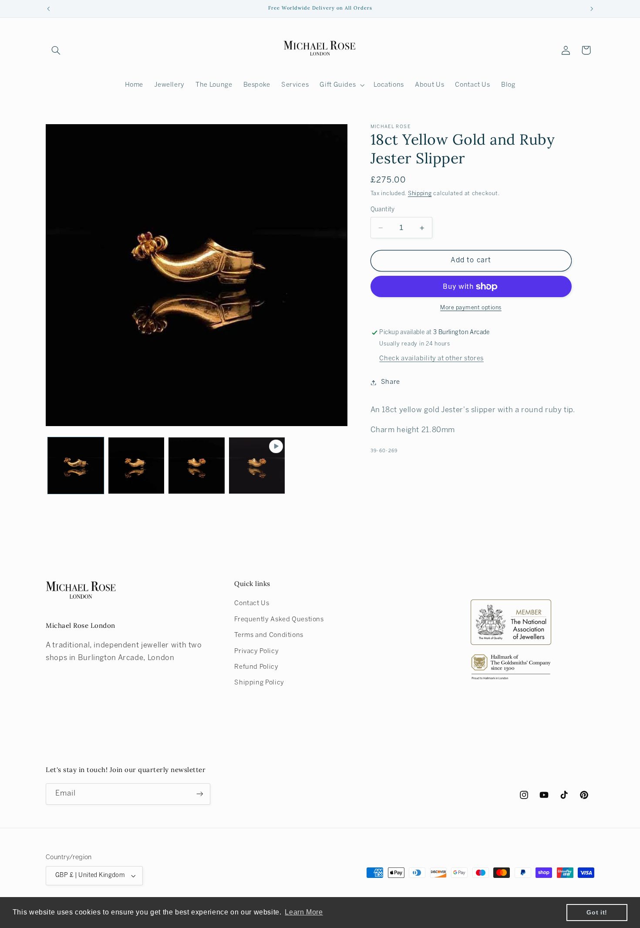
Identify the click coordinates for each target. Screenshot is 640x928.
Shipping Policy (259, 683)
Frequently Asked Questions (278, 619)
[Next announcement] (591, 8)
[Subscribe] (200, 794)
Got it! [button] (596, 912)
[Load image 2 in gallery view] (136, 465)
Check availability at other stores (431, 359)
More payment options (471, 308)
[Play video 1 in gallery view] (257, 465)
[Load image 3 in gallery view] (196, 465)
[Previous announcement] (48, 8)
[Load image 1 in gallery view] (76, 465)
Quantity (383, 210)
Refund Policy (256, 667)
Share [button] (390, 382)
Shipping (420, 193)
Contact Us (251, 603)
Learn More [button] (304, 912)
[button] (56, 50)
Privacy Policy (256, 651)
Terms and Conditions (268, 635)
